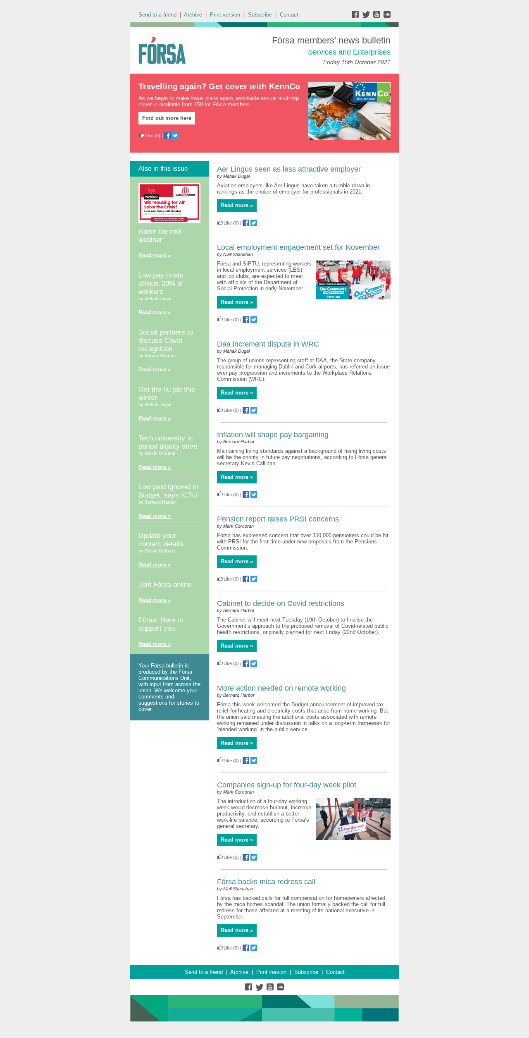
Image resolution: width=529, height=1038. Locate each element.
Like (149, 135)
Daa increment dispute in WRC (268, 344)
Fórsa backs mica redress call (266, 882)
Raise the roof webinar (160, 235)
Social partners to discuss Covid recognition (165, 340)
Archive (193, 15)
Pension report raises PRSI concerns (278, 519)
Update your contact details (160, 540)
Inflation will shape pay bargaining (273, 435)
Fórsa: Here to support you (160, 624)
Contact (289, 15)
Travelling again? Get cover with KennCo (219, 86)
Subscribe (260, 15)
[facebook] (357, 16)
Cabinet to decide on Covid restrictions (280, 603)
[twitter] (367, 16)
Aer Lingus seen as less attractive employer (289, 169)
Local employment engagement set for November (298, 247)
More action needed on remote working (281, 688)
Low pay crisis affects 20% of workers (160, 283)
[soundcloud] (387, 16)
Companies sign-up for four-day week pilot (286, 785)
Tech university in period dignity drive (167, 442)
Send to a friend (157, 15)
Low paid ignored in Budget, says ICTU (168, 491)
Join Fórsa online (164, 584)
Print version (225, 15)
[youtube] (377, 16)
